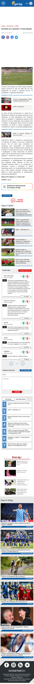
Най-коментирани (20, 399)
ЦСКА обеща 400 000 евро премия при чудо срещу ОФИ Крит (23, 261)
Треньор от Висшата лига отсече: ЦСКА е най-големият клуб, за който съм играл (18, 425)
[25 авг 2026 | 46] (17, 591)
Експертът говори (27, 630)
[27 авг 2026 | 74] (17, 539)
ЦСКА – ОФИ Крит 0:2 (14, 410)
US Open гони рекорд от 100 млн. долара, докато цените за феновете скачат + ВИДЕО (16, 654)
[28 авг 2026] (17, 566)
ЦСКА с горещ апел (18, 106)
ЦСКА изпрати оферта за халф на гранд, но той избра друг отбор (17, 444)
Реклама (12, 675)
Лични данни (22, 680)
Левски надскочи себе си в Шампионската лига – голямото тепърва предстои (16, 550)
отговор (26, 296)
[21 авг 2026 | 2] (17, 643)
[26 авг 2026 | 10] (17, 616)
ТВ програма (28, 578)
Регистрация (27, 370)
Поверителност (19, 675)
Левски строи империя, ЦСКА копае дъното (14, 601)
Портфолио (19, 677)
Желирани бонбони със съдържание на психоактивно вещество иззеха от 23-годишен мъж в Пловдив (17, 483)
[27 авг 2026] (17, 512)
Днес (28, 3)
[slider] (15, 83)
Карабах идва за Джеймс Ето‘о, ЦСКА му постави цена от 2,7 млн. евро (24, 252)
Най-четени (8, 399)
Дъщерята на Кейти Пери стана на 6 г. (22, 471)
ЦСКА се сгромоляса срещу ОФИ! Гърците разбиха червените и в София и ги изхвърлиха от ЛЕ (19, 432)
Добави (17, 392)
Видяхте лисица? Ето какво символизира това (22, 463)
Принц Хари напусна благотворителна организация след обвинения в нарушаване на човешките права (16, 492)
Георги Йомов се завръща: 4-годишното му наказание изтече (23, 241)
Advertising (11, 680)
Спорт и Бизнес (28, 657)
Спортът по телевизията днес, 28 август (13, 576)
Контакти (7, 675)
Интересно (29, 526)
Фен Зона (29, 603)
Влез (22, 370)
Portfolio (16, 680)
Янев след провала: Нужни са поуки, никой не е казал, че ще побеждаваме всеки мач (24, 212)
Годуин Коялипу (7, 195)
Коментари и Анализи (26, 553)
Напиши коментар (19, 200)
